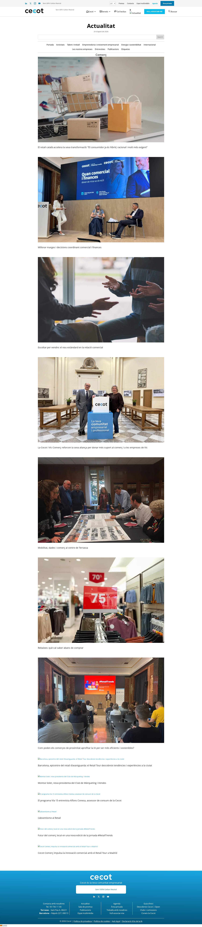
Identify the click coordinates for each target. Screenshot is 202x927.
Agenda (155, 3)
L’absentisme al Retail (49, 817)
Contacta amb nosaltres (54, 903)
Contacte (130, 3)
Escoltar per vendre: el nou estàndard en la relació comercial (70, 347)
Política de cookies (102, 921)
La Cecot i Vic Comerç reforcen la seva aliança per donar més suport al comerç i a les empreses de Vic (93, 447)
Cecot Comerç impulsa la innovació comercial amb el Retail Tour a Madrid (77, 852)
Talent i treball (73, 44)
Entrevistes (100, 49)
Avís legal (116, 921)
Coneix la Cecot (148, 913)
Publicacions (113, 49)
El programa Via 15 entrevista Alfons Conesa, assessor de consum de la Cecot (79, 800)
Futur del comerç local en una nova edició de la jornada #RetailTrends (75, 835)
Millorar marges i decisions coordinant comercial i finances (69, 247)
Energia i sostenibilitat (131, 44)
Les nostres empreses (82, 49)
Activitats (60, 44)
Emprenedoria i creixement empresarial (100, 44)
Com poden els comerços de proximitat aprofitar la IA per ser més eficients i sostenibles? (86, 747)
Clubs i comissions (148, 910)
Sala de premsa (85, 906)
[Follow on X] (99, 897)
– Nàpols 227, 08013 (53, 913)
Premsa (121, 3)
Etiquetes (125, 49)
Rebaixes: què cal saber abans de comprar (60, 647)
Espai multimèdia (143, 3)
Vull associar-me (117, 913)
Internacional (150, 44)
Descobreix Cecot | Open (148, 906)
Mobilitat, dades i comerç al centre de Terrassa (63, 547)
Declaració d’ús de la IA (132, 921)
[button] (91, 11)
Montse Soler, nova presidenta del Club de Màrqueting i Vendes (72, 783)
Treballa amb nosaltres (117, 910)
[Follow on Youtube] (108, 897)
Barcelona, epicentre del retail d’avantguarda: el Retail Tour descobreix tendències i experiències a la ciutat (95, 765)
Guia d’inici (148, 903)
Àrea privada (117, 906)
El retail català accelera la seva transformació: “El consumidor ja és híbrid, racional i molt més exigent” (92, 147)
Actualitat (101, 26)
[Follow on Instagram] (103, 897)
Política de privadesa (83, 921)
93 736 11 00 (55, 906)
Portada (50, 44)
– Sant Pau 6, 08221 (54, 910)
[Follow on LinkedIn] (94, 897)
